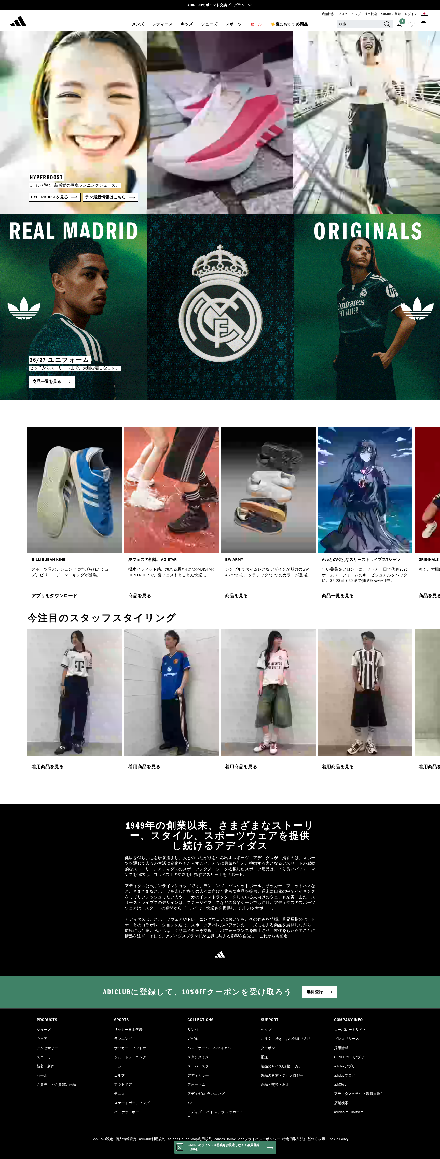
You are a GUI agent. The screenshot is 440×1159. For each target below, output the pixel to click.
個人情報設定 (126, 1139)
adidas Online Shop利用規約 (190, 1139)
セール (256, 24)
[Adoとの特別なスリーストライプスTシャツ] (365, 515)
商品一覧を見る (338, 596)
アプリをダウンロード (54, 596)
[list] (220, 515)
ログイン (411, 14)
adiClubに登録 (391, 14)
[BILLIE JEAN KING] (75, 515)
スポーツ (234, 24)
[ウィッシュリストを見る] (411, 24)
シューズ (209, 24)
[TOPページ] (18, 22)
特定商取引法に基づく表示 (303, 1139)
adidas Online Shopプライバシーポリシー (247, 1139)
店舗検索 (328, 14)
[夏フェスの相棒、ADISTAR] (171, 515)
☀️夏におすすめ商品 (289, 24)
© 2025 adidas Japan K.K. (220, 1152)
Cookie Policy (337, 1139)
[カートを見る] (424, 24)
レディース (162, 24)
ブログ (342, 14)
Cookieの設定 (102, 1139)
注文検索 (371, 14)
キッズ (187, 24)
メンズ (138, 24)
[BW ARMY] (268, 515)
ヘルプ (356, 14)
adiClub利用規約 (152, 1139)
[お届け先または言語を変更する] (424, 14)
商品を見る (139, 596)
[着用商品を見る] (75, 701)
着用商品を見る (48, 767)
